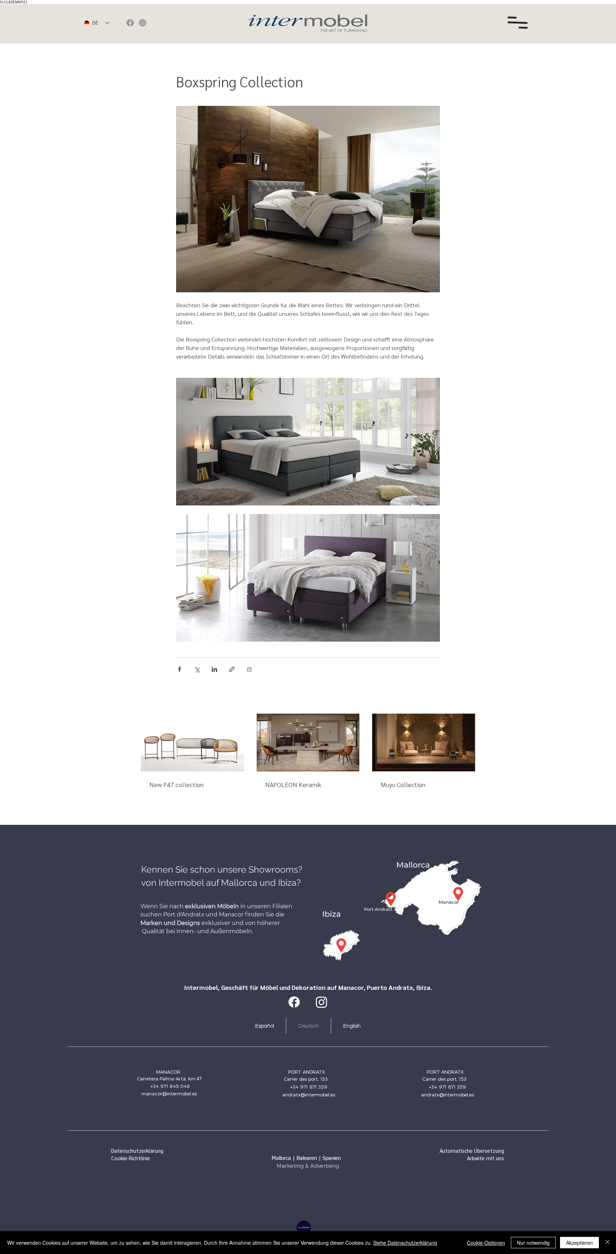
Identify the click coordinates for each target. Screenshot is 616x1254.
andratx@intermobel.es (308, 1095)
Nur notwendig (533, 1242)
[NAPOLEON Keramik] (308, 742)
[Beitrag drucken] (249, 669)
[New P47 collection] (192, 742)
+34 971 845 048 (170, 1086)
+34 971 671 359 (308, 1087)
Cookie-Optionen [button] (486, 1242)
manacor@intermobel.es (169, 1093)
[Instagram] (142, 22)
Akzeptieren (579, 1242)
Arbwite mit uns (485, 1158)
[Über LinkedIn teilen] (214, 669)
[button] (518, 23)
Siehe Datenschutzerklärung (405, 1242)
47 (198, 1078)
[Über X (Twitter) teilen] (197, 669)
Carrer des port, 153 (306, 1079)
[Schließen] (607, 1242)
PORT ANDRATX (306, 1072)
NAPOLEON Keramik (293, 784)
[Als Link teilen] (232, 669)
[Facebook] (130, 22)
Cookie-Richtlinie (130, 1158)
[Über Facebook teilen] (179, 669)
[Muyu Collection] (423, 742)
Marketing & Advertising (308, 1165)
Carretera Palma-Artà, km (166, 1078)
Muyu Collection (403, 784)
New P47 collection (176, 784)
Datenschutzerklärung (137, 1150)
